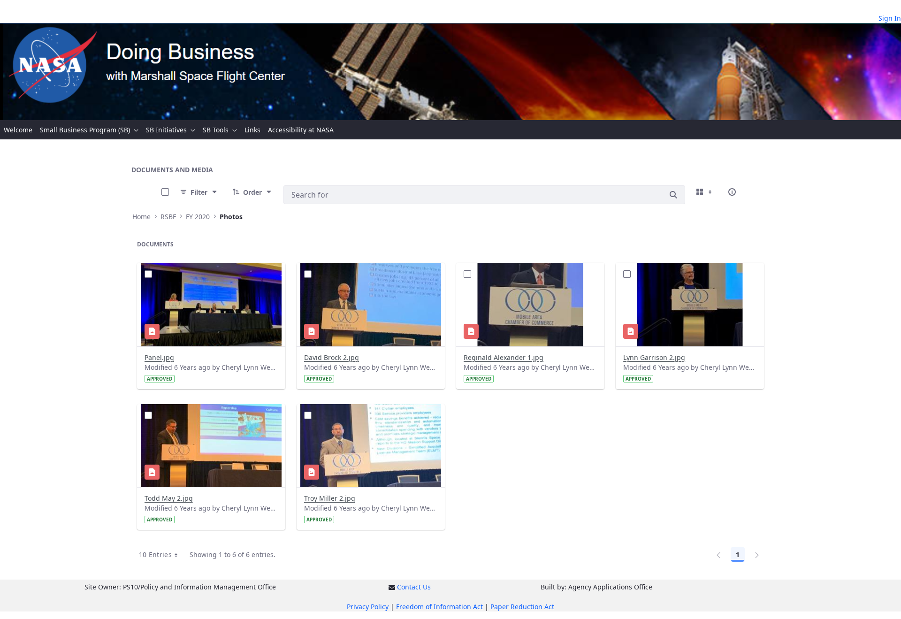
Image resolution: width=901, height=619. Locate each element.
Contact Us (414, 586)
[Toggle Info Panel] (732, 191)
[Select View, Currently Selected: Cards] (705, 191)
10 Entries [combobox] (155, 554)
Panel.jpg (159, 357)
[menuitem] (18, 129)
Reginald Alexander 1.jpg (503, 357)
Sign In (889, 18)
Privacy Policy (368, 606)
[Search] (673, 194)
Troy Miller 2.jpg (329, 498)
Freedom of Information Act (439, 606)
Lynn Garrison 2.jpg (654, 357)
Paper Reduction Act (522, 606)
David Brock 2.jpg (331, 357)
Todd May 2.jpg (169, 498)
